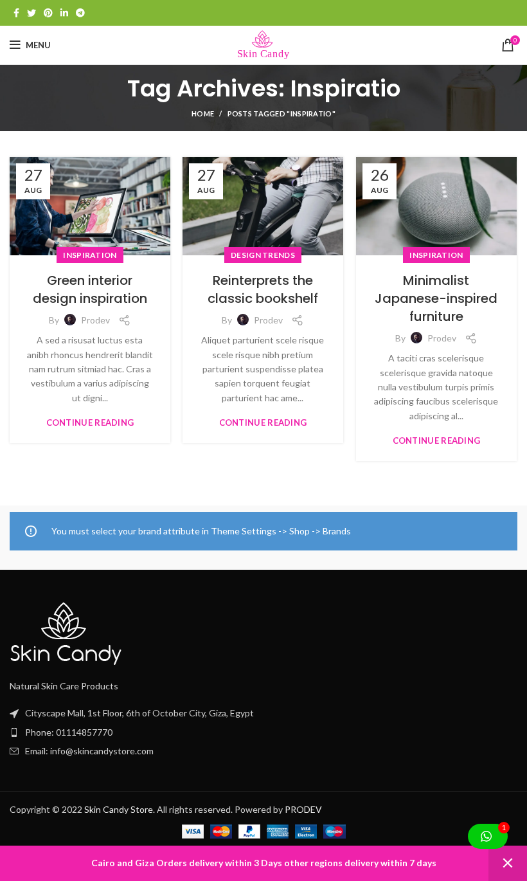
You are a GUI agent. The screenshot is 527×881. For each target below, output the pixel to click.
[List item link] (263, 751)
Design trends (263, 255)
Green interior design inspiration (90, 289)
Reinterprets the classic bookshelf (263, 289)
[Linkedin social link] (64, 13)
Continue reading (90, 423)
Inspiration (89, 255)
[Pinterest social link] (48, 13)
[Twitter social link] (31, 13)
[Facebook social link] (16, 13)
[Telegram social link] (80, 13)
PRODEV (303, 809)
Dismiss (507, 863)
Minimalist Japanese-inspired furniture (436, 298)
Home (203, 113)
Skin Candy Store (118, 809)
